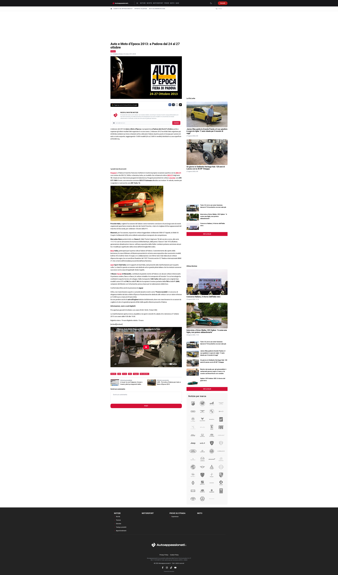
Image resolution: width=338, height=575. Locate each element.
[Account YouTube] (175, 568)
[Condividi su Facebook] (169, 104)
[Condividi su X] (173, 104)
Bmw (112, 251)
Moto (172, 3)
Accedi (222, 3)
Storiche (113, 374)
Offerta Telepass (140, 8)
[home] (111, 8)
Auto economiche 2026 (157, 8)
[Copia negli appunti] (180, 104)
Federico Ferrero (118, 54)
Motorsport (158, 3)
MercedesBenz (144, 374)
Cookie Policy (174, 555)
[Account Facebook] (163, 568)
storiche (172, 178)
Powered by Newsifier (169, 571)
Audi (112, 265)
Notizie (143, 3)
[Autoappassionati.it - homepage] (120, 3)
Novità (149, 3)
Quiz (177, 3)
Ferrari (119, 274)
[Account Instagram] (167, 568)
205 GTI (170, 175)
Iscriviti (176, 123)
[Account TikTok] (171, 568)
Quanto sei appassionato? (123, 8)
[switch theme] (211, 3)
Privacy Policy (163, 555)
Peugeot (113, 173)
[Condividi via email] (177, 104)
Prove (166, 3)
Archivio (113, 51)
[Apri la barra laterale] (137, 3)
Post (146, 406)
